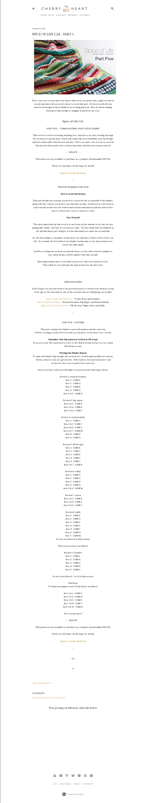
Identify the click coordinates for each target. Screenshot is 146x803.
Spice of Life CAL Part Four (54, 305)
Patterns (72, 15)
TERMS (77, 784)
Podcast (61, 15)
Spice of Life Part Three (49, 302)
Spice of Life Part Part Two (59, 299)
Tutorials (84, 15)
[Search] (112, 8)
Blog (51, 15)
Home (44, 15)
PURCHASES (65, 784)
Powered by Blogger (75, 794)
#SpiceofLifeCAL (44, 683)
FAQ (55, 784)
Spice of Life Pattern (73, 173)
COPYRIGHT (88, 784)
